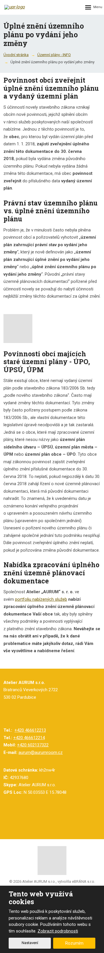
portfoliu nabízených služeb (41, 599)
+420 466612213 (30, 730)
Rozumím (74, 943)
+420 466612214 (29, 737)
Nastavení (30, 943)
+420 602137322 (33, 745)
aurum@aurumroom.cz (40, 752)
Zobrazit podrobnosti (58, 931)
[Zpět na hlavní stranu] (23, 7)
